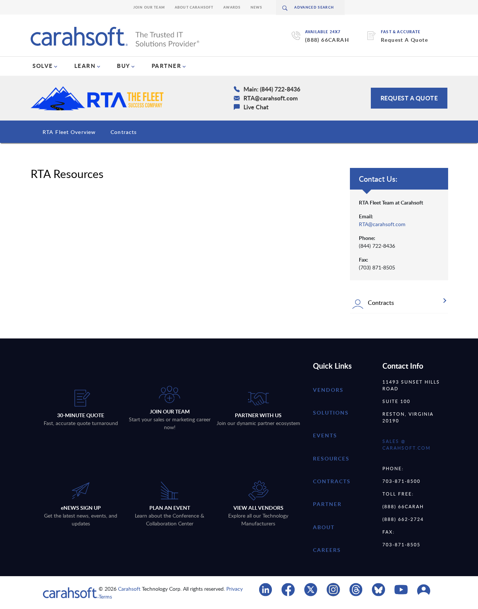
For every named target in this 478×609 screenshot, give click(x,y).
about (324, 527)
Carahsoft (129, 588)
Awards (232, 7)
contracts (332, 481)
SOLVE (42, 66)
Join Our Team (149, 7)
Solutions (331, 412)
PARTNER (166, 66)
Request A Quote (404, 39)
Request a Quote (409, 98)
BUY (123, 66)
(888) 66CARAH (327, 39)
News (257, 7)
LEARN (85, 66)
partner (327, 504)
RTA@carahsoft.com (382, 224)
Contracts (124, 131)
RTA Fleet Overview (69, 131)
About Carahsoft (194, 7)
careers (327, 549)
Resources (331, 458)
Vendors (328, 389)
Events (325, 435)
